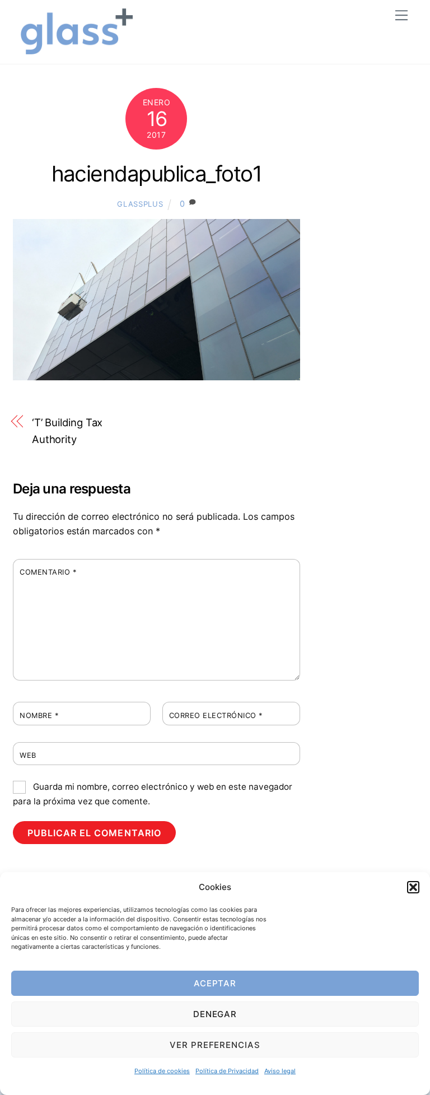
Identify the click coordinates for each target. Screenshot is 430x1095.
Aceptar (215, 983)
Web (28, 755)
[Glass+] (77, 49)
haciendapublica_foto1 (157, 174)
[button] (413, 887)
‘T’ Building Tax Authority (67, 430)
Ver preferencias (215, 1045)
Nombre (39, 715)
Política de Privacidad (227, 1071)
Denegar (215, 1014)
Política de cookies (162, 1071)
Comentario (48, 572)
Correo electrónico (216, 715)
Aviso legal (280, 1071)
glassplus (140, 203)
